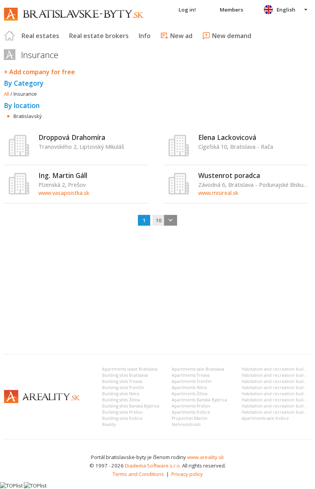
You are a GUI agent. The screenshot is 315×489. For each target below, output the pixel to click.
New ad (181, 36)
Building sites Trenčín (123, 387)
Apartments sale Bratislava (198, 369)
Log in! (187, 9)
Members (231, 9)
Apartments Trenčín (192, 381)
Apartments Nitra (189, 387)
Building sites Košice (122, 418)
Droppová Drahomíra (71, 137)
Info (145, 36)
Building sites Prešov (122, 412)
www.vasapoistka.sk (63, 192)
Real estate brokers (99, 36)
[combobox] (165, 220)
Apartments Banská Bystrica (199, 400)
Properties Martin (189, 418)
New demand (231, 36)
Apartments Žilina (189, 393)
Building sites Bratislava (125, 375)
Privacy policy (187, 474)
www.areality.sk (205, 457)
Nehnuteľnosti (186, 424)
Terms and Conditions (138, 474)
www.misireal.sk (218, 192)
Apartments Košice (191, 412)
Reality (109, 424)
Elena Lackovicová (227, 137)
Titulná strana (9, 36)
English (286, 9)
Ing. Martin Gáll (62, 175)
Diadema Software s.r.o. (153, 465)
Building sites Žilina (121, 400)
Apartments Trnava (191, 375)
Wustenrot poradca (229, 175)
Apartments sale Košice (265, 418)
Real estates (40, 36)
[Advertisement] (157, 290)
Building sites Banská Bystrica (130, 406)
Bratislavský (27, 116)
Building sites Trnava (122, 381)
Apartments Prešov (191, 406)
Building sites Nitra (120, 393)
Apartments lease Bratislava (130, 369)
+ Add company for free (39, 72)
